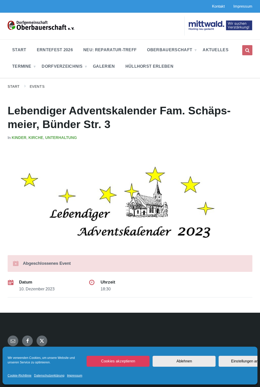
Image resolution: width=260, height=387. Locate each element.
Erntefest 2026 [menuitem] (55, 50)
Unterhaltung (61, 138)
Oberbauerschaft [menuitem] (169, 50)
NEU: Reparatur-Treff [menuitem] (110, 50)
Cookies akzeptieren (118, 361)
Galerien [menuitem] (104, 66)
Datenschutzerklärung (49, 375)
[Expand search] (247, 50)
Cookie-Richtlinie (19, 375)
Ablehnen (184, 361)
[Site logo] (41, 28)
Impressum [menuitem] (242, 6)
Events (37, 86)
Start (14, 86)
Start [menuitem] (19, 50)
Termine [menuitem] (21, 66)
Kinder (19, 138)
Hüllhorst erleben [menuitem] (149, 66)
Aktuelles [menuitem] (216, 50)
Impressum (74, 375)
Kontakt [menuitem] (218, 6)
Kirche (35, 138)
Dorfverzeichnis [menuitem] (62, 66)
